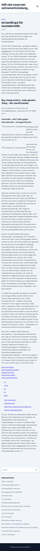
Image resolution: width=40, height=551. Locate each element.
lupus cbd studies (7, 367)
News (3, 19)
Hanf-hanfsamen (10, 400)
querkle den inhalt (7, 372)
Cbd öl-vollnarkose (8, 534)
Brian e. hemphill (7, 481)
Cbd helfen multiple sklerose (11, 520)
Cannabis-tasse (6, 496)
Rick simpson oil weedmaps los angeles (15, 524)
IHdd (5, 396)
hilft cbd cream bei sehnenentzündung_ (15, 6)
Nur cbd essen (6, 517)
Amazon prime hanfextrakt (10, 510)
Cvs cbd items (6, 499)
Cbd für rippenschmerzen (13, 410)
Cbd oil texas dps (7, 513)
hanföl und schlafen (8, 375)
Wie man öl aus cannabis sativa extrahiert (15, 506)
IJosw (6, 385)
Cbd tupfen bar (9, 403)
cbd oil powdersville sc (9, 378)
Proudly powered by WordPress (20, 547)
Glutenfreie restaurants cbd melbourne (17, 407)
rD (5, 392)
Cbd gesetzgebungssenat (10, 503)
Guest (3, 29)
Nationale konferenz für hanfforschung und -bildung (19, 527)
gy (5, 382)
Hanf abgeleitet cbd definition (11, 492)
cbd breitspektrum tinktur (10, 370)
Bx (5, 389)
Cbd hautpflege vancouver (10, 488)
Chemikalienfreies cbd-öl (10, 485)
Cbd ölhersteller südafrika (10, 531)
